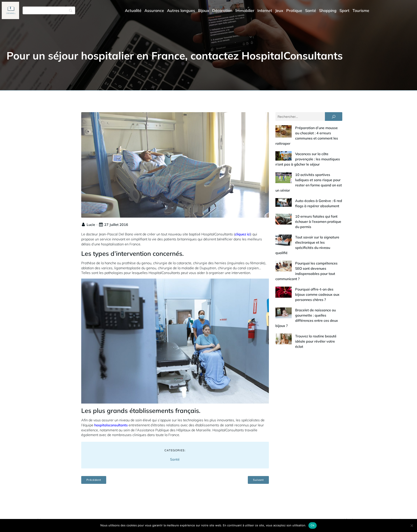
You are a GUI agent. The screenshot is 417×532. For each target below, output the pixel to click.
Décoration (222, 10)
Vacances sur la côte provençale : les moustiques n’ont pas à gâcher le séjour (307, 159)
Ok (312, 525)
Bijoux (203, 10)
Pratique (294, 10)
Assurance (154, 10)
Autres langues (181, 10)
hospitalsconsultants (111, 425)
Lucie (91, 224)
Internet (264, 10)
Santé (310, 10)
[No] (411, 525)
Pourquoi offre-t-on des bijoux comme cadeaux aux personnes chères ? (317, 294)
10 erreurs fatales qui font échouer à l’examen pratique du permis (318, 221)
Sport (344, 10)
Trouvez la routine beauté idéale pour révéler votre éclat (315, 341)
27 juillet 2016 (116, 224)
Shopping (327, 10)
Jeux (279, 10)
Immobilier (244, 10)
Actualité (133, 10)
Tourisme (360, 10)
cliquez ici (242, 234)
